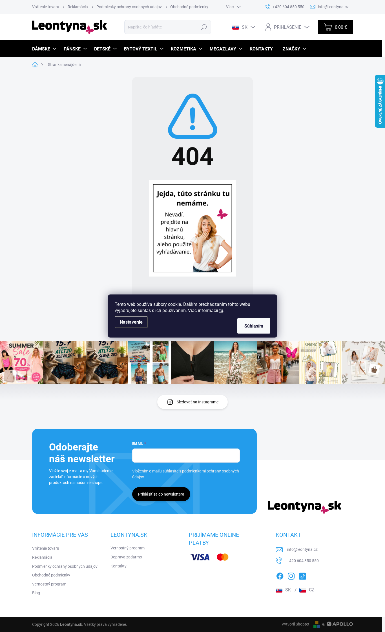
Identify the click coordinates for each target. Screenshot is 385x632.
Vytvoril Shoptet (295, 624)
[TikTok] (302, 575)
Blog (36, 593)
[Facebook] (280, 575)
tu (221, 310)
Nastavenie (131, 322)
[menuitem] (45, 49)
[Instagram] (291, 575)
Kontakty (118, 566)
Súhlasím (253, 326)
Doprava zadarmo (126, 557)
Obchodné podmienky (189, 7)
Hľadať (204, 27)
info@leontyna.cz (302, 549)
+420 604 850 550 (303, 560)
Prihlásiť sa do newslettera (161, 494)
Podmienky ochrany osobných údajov (129, 7)
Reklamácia (78, 7)
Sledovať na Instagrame (197, 402)
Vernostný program (49, 584)
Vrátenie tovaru (45, 7)
